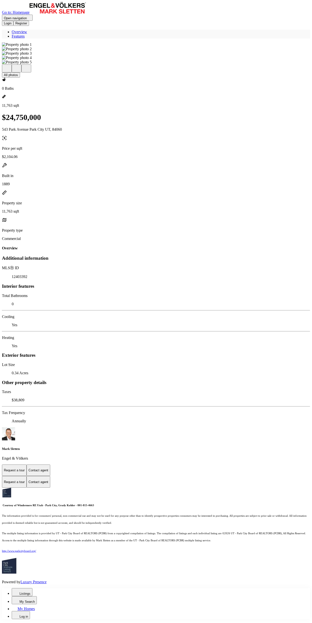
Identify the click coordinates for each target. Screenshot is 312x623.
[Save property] (16, 68)
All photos (11, 75)
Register (21, 23)
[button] (156, 44)
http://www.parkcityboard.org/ (19, 551)
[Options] (7, 68)
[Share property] (26, 68)
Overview (19, 32)
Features (18, 36)
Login (7, 23)
